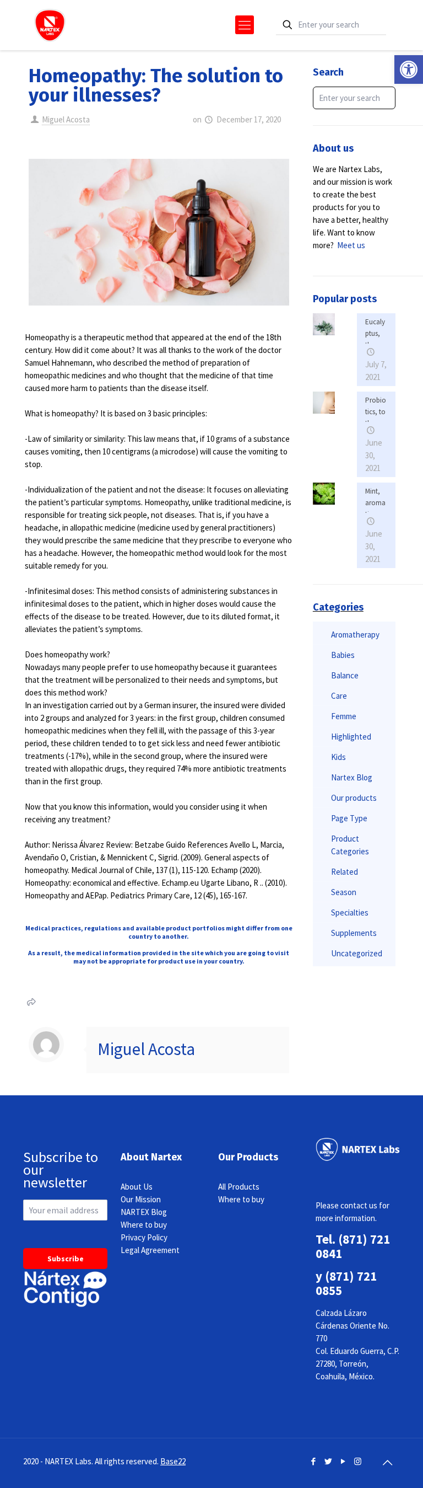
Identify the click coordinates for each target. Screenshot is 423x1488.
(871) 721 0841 (353, 1246)
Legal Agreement (150, 1250)
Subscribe (65, 1259)
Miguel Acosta (66, 119)
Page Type (349, 818)
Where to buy (144, 1224)
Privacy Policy (144, 1237)
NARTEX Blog (144, 1212)
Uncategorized (356, 953)
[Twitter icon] (328, 1461)
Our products (354, 798)
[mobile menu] (244, 24)
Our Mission (141, 1199)
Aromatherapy (355, 634)
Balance (345, 675)
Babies (343, 655)
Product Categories (350, 845)
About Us (137, 1186)
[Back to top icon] (387, 1462)
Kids (338, 757)
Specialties (349, 912)
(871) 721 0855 (346, 1283)
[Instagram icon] (358, 1461)
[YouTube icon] (343, 1461)
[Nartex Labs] (50, 25)
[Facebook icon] (313, 1461)
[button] (408, 69)
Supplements (354, 933)
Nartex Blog (351, 777)
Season (343, 892)
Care (339, 696)
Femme (343, 716)
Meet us (351, 245)
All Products (238, 1186)
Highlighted (351, 736)
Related (344, 871)
